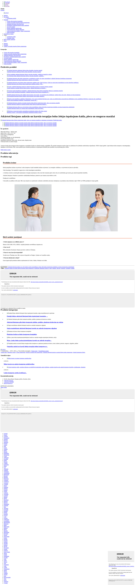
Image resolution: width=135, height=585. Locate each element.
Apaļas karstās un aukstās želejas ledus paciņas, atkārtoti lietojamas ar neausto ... (26, 88)
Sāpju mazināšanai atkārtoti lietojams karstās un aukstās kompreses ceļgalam (32, 328)
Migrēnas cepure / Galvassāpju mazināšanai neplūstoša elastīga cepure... (24, 112)
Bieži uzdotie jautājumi (9, 39)
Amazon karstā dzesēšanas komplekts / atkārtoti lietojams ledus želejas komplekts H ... (28, 92)
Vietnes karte (34, 351)
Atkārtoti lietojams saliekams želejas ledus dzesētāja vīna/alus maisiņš (24, 71)
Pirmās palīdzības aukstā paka (14, 28)
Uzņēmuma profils (11, 18)
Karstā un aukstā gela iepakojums (34, 352)
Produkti (6, 19)
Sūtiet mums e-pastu (6, 149)
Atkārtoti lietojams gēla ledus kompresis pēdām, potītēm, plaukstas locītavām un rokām (35, 322)
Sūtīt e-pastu (4, 387)
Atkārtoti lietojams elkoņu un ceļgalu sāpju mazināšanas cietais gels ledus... (25, 108)
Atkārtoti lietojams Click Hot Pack (15, 24)
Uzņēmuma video (11, 36)
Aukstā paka (4, 352)
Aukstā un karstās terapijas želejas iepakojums (18, 22)
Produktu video (10, 38)
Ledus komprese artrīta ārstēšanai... (15, 373)
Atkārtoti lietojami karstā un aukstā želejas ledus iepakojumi (57, 352)
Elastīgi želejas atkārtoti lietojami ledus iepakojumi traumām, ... (27, 316)
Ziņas (5, 41)
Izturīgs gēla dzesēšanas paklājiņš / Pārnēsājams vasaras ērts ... (22, 100)
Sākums (6, 15)
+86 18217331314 (8, 380)
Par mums (6, 17)
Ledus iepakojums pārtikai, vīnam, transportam (18, 31)
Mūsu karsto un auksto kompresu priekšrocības (19, 364)
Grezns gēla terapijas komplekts (14, 21)
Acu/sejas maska (11, 26)
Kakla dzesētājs (11, 32)
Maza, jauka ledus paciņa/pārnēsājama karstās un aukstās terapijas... (29, 340)
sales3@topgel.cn (8, 383)
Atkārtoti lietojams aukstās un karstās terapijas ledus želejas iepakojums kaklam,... (27, 104)
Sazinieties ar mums (9, 34)
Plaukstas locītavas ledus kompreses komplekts (22, 334)
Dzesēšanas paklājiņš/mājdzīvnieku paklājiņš (18, 25)
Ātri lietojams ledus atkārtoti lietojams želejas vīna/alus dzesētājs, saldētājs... (25, 76)
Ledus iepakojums (20, 352)
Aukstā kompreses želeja (79, 352)
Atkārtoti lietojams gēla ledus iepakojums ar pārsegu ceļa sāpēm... (23, 80)
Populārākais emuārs (44, 351)
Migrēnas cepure (11, 352)
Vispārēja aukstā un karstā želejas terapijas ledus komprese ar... (27, 346)
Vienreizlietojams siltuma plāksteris (15, 29)
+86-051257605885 (9, 382)
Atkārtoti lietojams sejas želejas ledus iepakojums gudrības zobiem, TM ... (25, 84)
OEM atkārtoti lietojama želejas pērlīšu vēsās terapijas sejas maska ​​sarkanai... (26, 96)
